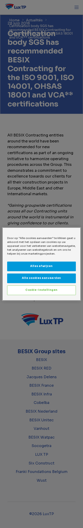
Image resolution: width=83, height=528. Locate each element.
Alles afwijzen (41, 266)
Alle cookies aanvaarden (41, 278)
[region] (41, 264)
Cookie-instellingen (41, 290)
